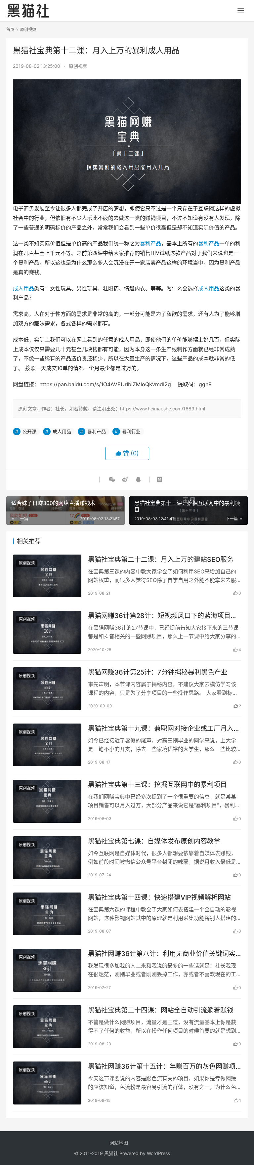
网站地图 (118, 1142)
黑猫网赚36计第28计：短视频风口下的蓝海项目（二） (159, 616)
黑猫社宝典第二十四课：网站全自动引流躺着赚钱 (160, 1010)
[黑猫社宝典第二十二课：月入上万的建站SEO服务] (47, 576)
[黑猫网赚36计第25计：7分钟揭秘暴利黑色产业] (47, 688)
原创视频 (78, 66)
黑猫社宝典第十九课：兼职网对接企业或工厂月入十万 (164, 729)
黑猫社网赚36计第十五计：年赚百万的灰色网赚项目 (161, 1066)
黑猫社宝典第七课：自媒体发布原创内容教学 (154, 841)
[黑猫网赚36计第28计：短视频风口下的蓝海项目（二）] (47, 632)
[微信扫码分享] (112, 479)
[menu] (241, 11)
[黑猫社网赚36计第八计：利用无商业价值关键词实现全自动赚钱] (47, 970)
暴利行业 (131, 431)
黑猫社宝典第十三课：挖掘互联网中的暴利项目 (157, 785)
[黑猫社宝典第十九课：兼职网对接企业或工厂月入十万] (47, 745)
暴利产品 (150, 243)
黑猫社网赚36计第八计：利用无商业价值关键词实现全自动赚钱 (161, 954)
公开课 (29, 431)
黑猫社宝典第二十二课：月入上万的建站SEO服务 (160, 559)
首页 (10, 29)
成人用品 (23, 288)
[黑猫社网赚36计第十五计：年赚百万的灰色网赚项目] (47, 1082)
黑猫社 (111, 1153)
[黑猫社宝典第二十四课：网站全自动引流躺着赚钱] (47, 1026)
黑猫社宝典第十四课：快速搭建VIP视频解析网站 (159, 897)
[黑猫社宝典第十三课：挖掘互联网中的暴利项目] (47, 801)
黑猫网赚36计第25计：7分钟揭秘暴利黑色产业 (158, 672)
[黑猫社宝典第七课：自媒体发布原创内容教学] (47, 857)
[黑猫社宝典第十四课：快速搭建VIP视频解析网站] (47, 914)
